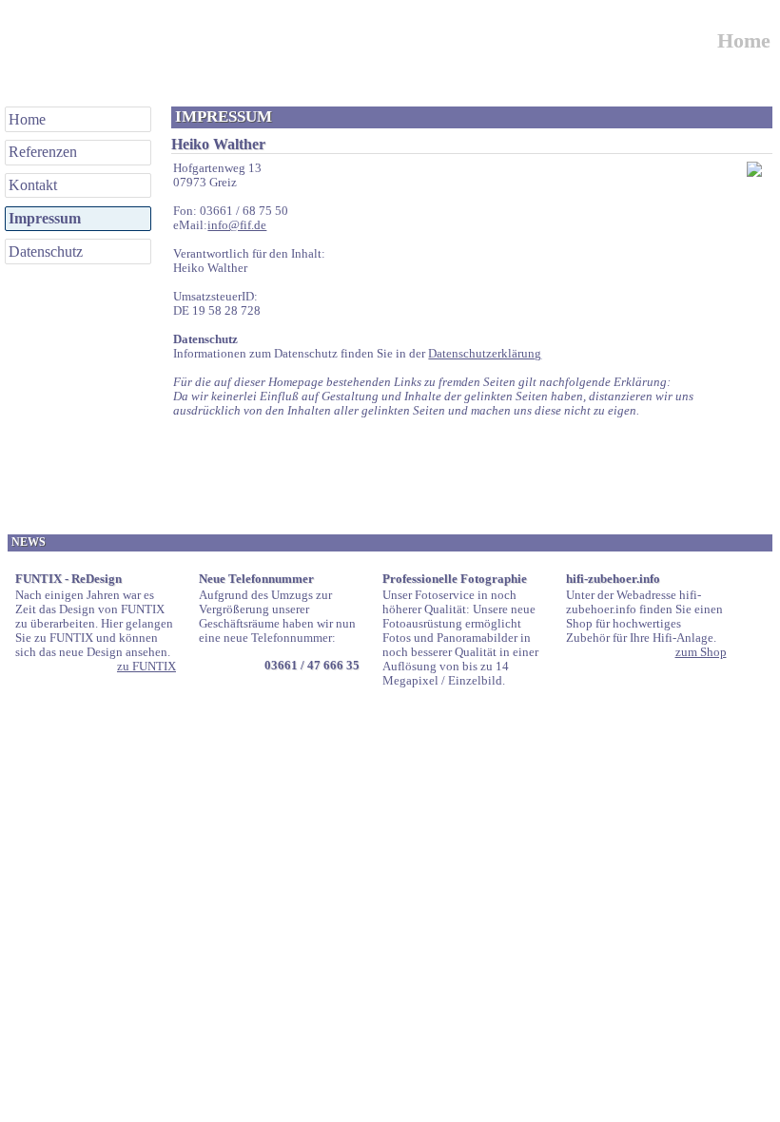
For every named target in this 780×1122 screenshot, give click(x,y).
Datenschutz (46, 251)
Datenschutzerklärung (484, 353)
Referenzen (43, 152)
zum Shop (701, 652)
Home (27, 119)
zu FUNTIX (146, 666)
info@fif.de (236, 225)
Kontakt (33, 185)
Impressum (45, 218)
